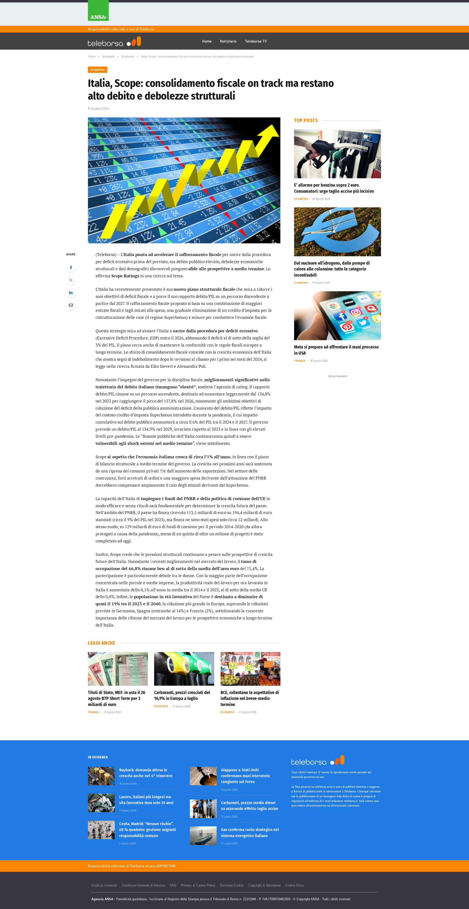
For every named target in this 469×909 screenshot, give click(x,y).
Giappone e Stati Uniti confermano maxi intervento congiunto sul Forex (245, 776)
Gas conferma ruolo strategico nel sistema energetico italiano (250, 832)
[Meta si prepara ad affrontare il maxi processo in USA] (337, 315)
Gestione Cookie (232, 885)
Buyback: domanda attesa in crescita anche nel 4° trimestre (145, 772)
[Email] (71, 305)
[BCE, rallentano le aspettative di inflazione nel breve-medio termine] (250, 669)
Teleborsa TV (256, 41)
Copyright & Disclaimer (264, 885)
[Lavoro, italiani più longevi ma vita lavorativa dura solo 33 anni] (101, 803)
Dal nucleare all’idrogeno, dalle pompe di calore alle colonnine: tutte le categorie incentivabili (332, 269)
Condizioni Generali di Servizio (143, 885)
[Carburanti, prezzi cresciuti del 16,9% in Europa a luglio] (184, 669)
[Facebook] (71, 267)
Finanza (93, 712)
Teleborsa (146, 29)
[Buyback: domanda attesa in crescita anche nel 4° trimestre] (101, 776)
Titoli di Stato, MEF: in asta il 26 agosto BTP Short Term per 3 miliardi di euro (116, 698)
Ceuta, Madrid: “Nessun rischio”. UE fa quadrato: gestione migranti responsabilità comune (147, 829)
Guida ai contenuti (104, 885)
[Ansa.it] (98, 13)
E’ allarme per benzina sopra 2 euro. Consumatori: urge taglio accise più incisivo (334, 188)
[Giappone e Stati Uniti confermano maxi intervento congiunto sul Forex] (203, 776)
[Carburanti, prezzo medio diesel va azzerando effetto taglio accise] (203, 808)
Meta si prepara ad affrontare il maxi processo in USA (336, 350)
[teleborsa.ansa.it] (114, 41)
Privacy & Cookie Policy (198, 885)
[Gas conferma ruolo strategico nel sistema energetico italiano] (203, 835)
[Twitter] (71, 280)
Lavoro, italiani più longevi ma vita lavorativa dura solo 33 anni (146, 799)
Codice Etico (295, 885)
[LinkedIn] (71, 292)
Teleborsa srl (139, 866)
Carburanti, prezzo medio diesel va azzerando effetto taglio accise (249, 805)
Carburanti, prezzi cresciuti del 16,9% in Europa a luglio (182, 695)
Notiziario (228, 41)
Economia (97, 69)
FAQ (173, 885)
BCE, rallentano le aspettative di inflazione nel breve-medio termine (250, 698)
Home (207, 41)
